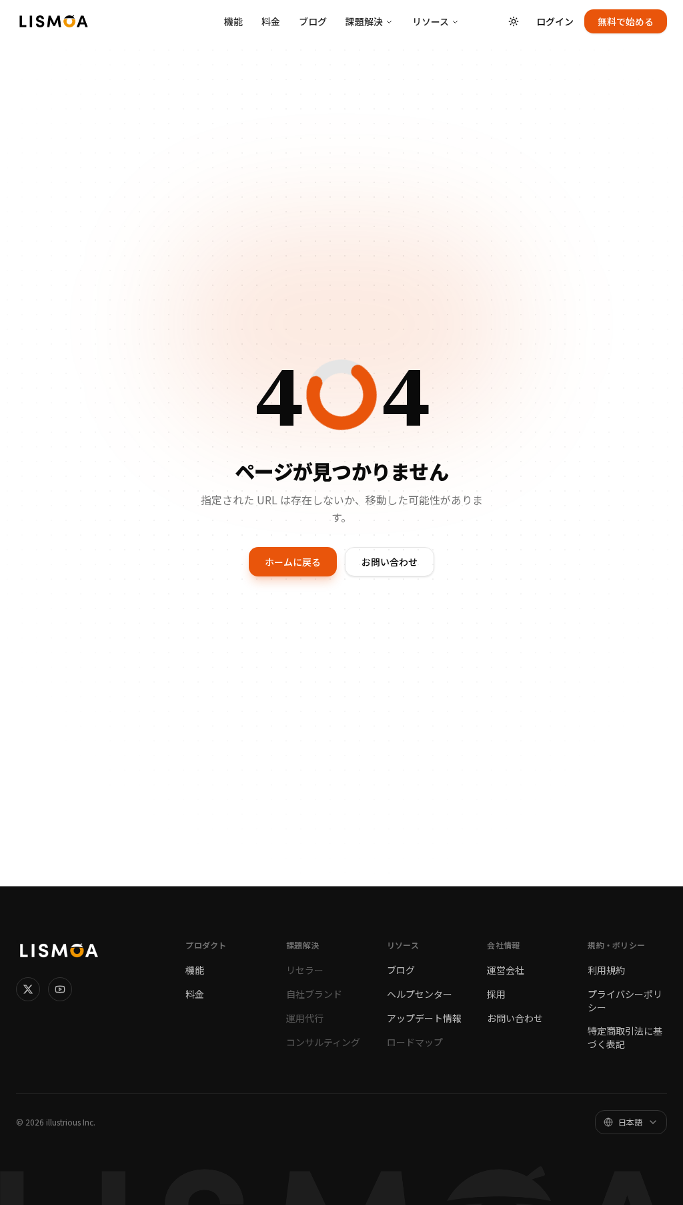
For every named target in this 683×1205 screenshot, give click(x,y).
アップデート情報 (424, 1018)
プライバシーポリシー (625, 1000)
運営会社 (505, 970)
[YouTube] (60, 989)
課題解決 (364, 21)
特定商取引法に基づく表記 (625, 1037)
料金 (270, 21)
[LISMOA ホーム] (53, 21)
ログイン (555, 21)
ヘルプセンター (419, 994)
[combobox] (631, 1122)
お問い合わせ (390, 561)
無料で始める (626, 21)
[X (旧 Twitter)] (28, 989)
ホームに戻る (293, 561)
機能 (233, 21)
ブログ (313, 21)
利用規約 (606, 970)
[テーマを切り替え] (514, 21)
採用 (496, 994)
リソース (430, 21)
